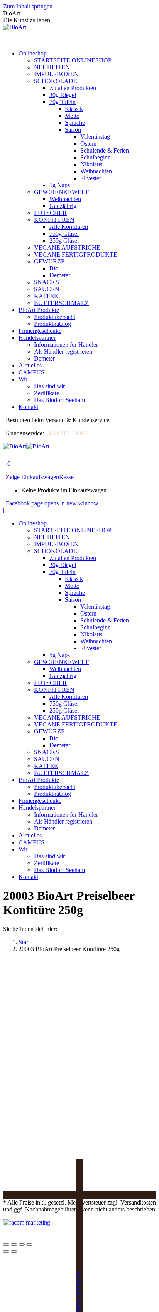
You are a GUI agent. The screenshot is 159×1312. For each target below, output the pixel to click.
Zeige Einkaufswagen (32, 477)
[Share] (14, 1244)
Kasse (66, 477)
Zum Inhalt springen (27, 6)
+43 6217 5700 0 (67, 433)
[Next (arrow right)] (14, 1251)
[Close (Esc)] (6, 1244)
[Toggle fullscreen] (22, 1244)
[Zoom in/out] (29, 1244)
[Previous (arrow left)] (6, 1251)
